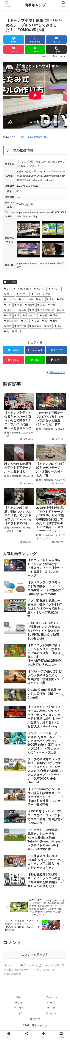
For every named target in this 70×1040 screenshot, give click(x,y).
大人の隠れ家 (47, 310)
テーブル (11, 282)
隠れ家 (18, 331)
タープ (51, 1002)
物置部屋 (21, 326)
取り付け (11, 310)
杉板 (36, 320)
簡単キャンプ (35, 5)
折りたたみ (12, 320)
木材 (26, 320)
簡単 (49, 326)
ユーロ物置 (27, 299)
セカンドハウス (42, 294)
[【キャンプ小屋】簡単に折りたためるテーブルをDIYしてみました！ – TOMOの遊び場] (42, 770)
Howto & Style (24, 288)
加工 (42, 304)
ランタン (51, 1013)
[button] (62, 588)
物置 (9, 326)
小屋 (9, 315)
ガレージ (41, 288)
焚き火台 (35, 1018)
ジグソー (24, 294)
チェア (51, 1008)
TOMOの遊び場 (36, 137)
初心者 (31, 304)
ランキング (50, 997)
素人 (59, 326)
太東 (62, 310)
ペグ (19, 1013)
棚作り (56, 320)
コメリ (10, 294)
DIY (9, 288)
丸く (41, 299)
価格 (62, 299)
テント (19, 1002)
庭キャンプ (31, 315)
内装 (19, 304)
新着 (19, 997)
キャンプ (56, 288)
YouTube (18, 137)
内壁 (9, 304)
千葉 (53, 304)
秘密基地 (36, 326)
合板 (24, 310)
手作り (56, 315)
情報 (45, 315)
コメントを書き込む (35, 954)
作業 (51, 299)
